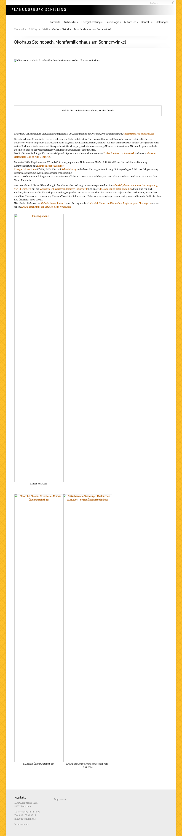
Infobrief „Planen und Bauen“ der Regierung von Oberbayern (120, 203)
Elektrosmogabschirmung (50, 166)
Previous (19, 87)
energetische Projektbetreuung (138, 134)
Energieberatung (92, 22)
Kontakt (146, 22)
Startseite (54, 22)
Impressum (60, 799)
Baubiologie (113, 22)
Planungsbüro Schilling (25, 29)
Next (156, 87)
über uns (24, 824)
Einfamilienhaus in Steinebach (119, 153)
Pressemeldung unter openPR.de (116, 189)
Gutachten (131, 22)
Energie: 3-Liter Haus (25, 169)
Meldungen (162, 22)
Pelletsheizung (69, 169)
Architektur (71, 22)
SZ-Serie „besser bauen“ (53, 203)
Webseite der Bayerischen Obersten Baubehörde (64, 189)
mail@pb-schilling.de (25, 819)
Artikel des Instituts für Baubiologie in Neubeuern (46, 207)
